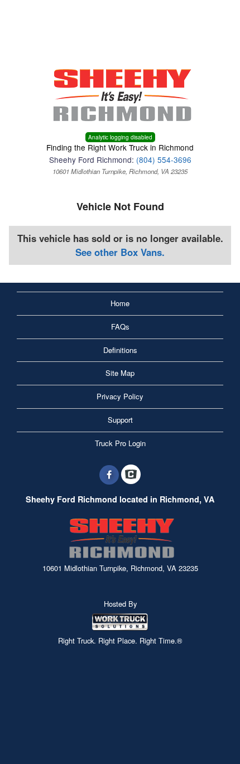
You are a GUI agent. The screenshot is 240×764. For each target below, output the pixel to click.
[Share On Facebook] (109, 474)
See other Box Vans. (120, 252)
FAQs (120, 326)
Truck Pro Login (120, 443)
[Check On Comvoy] (131, 474)
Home (120, 303)
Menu (33, 15)
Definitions (120, 350)
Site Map (120, 373)
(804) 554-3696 (163, 159)
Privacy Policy (120, 396)
